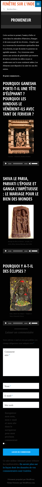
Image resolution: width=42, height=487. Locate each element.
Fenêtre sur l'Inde (18, 4)
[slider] (35, 163)
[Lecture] (6, 163)
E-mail (9, 395)
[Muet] (30, 163)
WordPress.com (29, 483)
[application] (21, 163)
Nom (8, 386)
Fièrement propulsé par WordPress (21, 479)
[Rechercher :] (16, 9)
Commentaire (10, 353)
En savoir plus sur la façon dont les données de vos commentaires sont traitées (20, 467)
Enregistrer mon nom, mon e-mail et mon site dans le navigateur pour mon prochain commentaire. (11, 428)
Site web (9, 405)
